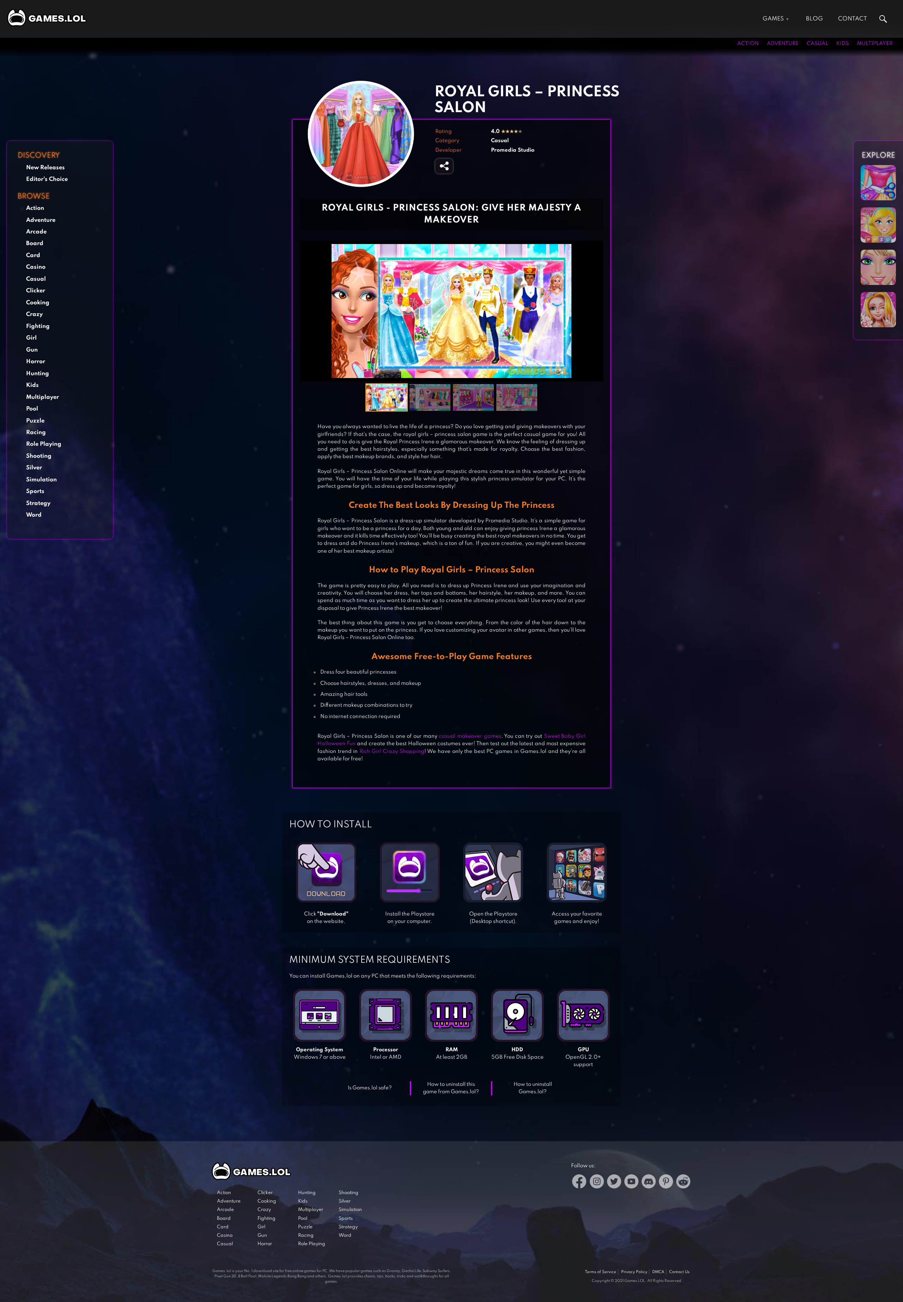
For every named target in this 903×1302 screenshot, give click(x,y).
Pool (32, 409)
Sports (35, 491)
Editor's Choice (47, 179)
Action (748, 43)
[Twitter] (614, 1182)
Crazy (34, 314)
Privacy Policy (634, 1272)
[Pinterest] (666, 1182)
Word (34, 515)
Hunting (37, 373)
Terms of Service (600, 1272)
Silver (34, 468)
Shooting (38, 456)
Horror (35, 362)
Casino (36, 267)
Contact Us (679, 1272)
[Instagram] (597, 1182)
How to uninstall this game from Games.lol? (451, 1088)
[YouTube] (631, 1182)
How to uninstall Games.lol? (533, 1088)
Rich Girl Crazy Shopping (391, 751)
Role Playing (43, 444)
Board (34, 244)
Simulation (41, 479)
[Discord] (649, 1182)
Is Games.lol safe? (370, 1087)
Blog (814, 19)
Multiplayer (874, 43)
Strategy (38, 503)
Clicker (35, 291)
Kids (842, 43)
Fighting (38, 326)
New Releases (45, 167)
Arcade (36, 232)
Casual (817, 43)
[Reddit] (683, 1182)
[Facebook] (579, 1182)
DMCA (658, 1272)
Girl (31, 338)
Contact (852, 19)
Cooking (37, 302)
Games (773, 19)
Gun (32, 350)
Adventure (783, 43)
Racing (36, 433)
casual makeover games (470, 736)
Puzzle (35, 421)
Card (33, 255)
